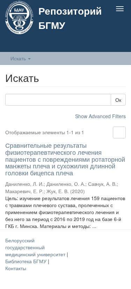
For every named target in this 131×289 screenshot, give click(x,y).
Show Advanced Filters (100, 116)
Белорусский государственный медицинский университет (36, 247)
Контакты (15, 268)
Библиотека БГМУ (26, 261)
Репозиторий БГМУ (70, 17)
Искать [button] (18, 58)
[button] (106, 44)
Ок (118, 99)
